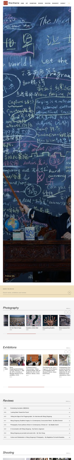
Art (27, 3)
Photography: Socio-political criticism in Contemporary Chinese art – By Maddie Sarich (34, 425)
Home (22, 3)
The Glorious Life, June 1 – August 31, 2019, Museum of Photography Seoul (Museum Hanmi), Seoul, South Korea (46, 370)
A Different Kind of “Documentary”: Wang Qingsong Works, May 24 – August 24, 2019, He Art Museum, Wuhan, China (30, 370)
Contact (62, 3)
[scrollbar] (37, 333)
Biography (55, 3)
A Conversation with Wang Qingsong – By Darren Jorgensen (27, 429)
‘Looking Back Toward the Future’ (19, 412)
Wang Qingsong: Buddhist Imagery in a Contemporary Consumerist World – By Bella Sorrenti (36, 420)
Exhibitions (33, 3)
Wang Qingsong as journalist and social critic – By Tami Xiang (27, 433)
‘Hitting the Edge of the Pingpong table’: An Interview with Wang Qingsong (31, 416)
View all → (68, 308)
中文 (69, 3)
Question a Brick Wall (28, 328)
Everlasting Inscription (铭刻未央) (19, 408)
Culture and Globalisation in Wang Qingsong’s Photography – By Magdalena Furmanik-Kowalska (37, 437)
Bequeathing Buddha (45, 328)
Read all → (68, 401)
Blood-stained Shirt (61, 328)
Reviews (40, 3)
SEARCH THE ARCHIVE (8, 288)
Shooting (47, 3)
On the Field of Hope (12, 328)
